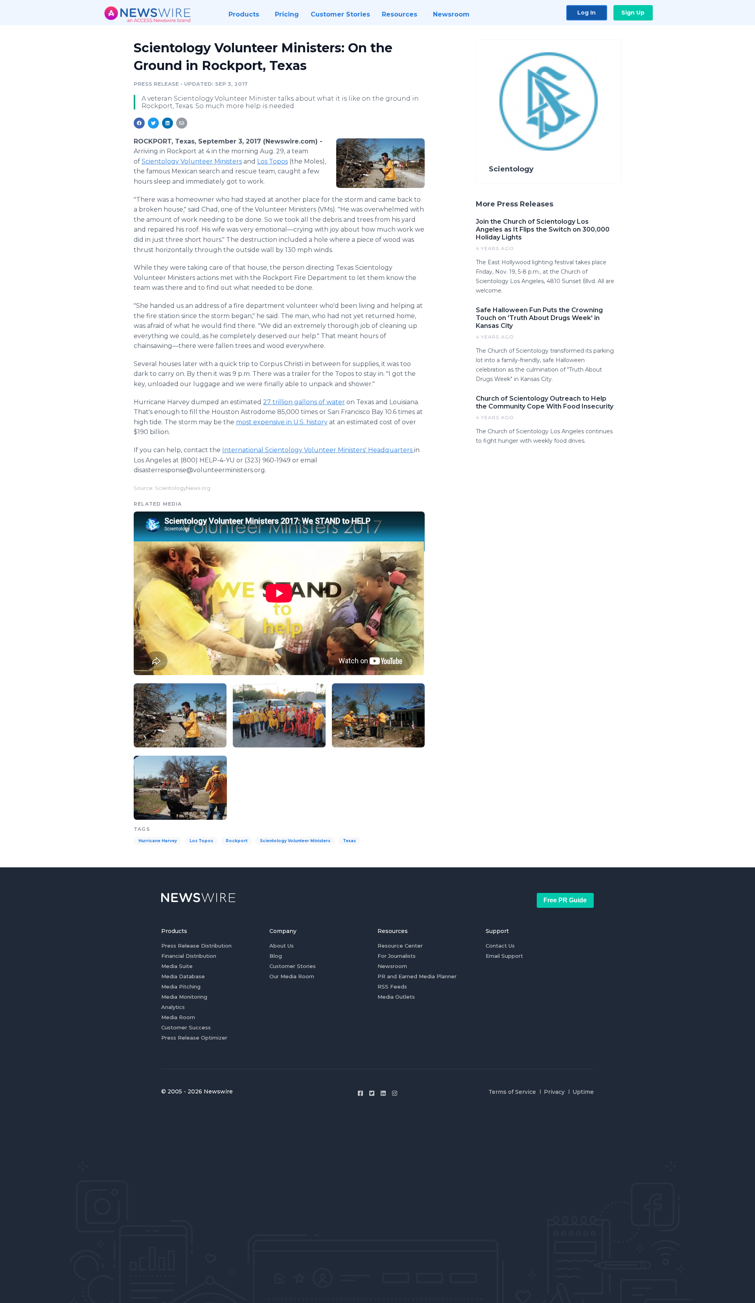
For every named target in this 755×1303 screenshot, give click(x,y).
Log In (586, 12)
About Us (281, 945)
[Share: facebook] (139, 123)
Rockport (236, 840)
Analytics (173, 1007)
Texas (349, 840)
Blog (275, 956)
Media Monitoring (184, 997)
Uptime (583, 1091)
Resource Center (400, 945)
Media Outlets (396, 997)
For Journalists (397, 956)
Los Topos (272, 161)
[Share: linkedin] (168, 123)
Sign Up (633, 12)
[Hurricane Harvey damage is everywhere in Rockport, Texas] (380, 163)
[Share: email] (181, 123)
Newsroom (392, 966)
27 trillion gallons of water (304, 402)
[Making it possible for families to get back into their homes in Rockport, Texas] (378, 714)
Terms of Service (512, 1091)
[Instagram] (394, 1093)
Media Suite (177, 966)
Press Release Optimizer (194, 1037)
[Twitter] (371, 1093)
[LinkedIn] (383, 1093)
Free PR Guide (565, 900)
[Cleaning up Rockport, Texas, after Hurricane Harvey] (180, 787)
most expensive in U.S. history (282, 422)
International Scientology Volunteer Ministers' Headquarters (318, 450)
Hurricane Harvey (157, 840)
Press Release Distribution (196, 945)
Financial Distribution (188, 956)
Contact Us (500, 945)
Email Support (504, 956)
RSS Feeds (392, 986)
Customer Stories (292, 966)
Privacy (554, 1091)
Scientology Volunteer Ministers (192, 161)
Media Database (183, 976)
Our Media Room (291, 976)
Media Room (178, 1017)
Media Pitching (181, 986)
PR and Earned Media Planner (417, 976)
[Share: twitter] (153, 123)
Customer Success (186, 1027)
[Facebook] (360, 1093)
